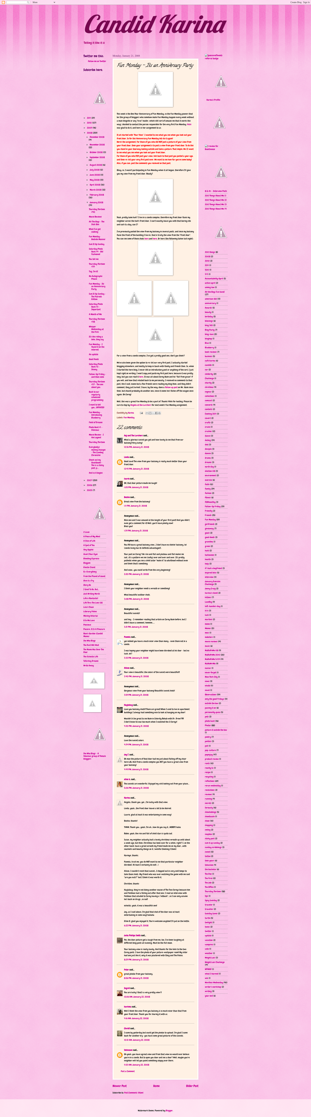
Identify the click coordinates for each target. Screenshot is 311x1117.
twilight (208, 922)
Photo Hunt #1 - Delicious (95, 428)
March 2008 (96, 189)
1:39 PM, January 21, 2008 (136, 530)
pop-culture (210, 750)
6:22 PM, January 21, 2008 (136, 925)
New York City (211, 676)
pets (207, 716)
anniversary (210, 303)
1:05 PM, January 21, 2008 (136, 487)
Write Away (88, 665)
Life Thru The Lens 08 (93, 602)
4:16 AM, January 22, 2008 (136, 1018)
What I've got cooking (95, 230)
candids (208, 365)
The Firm (208, 878)
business (208, 356)
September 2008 (97, 157)
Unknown (128, 1050)
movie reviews (211, 641)
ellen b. (127, 779)
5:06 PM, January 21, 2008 (136, 787)
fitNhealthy (210, 502)
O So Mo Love (89, 620)
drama (208, 457)
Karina (127, 797)
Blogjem (86, 562)
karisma (127, 1006)
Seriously (209, 807)
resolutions (210, 789)
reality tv (209, 767)
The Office (209, 887)
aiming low (209, 287)
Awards (208, 307)
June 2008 (95, 174)
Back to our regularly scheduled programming (96, 395)
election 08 (210, 471)
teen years (209, 860)
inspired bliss (210, 572)
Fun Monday (129, 417)
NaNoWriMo (210, 663)
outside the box (211, 703)
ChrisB (127, 1028)
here (146, 238)
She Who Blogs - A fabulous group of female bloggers (94, 756)
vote (207, 948)
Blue (207, 342)
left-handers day (212, 606)
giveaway (209, 528)
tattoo (207, 856)
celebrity (209, 373)
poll (206, 745)
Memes (208, 628)
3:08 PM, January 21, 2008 (136, 598)
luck (207, 615)
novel (207, 690)
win (206, 978)
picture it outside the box (216, 729)
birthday (209, 316)
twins (207, 926)
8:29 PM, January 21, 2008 (136, 959)
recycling (209, 776)
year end (209, 995)
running (208, 798)
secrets (208, 803)
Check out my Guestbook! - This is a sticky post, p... (96, 463)
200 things (210, 252)
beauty (208, 312)
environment (210, 475)
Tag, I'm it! (93, 271)
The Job (208, 882)
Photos (208, 725)
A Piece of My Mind (91, 536)
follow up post (171, 387)
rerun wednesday (213, 785)
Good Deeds (94, 359)
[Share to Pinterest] (159, 413)
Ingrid (127, 988)
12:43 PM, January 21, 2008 (136, 468)
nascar (208, 668)
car (206, 369)
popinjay (209, 754)
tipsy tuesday (211, 900)
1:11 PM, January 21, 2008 (135, 505)
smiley (207, 829)
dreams (208, 462)
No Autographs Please (95, 277)
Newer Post (120, 1086)
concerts (209, 404)
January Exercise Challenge (212, 583)
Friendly (208, 510)
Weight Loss (210, 957)
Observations (210, 694)
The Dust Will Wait (91, 645)
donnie (208, 453)
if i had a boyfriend (213, 568)
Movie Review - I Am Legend (96, 436)
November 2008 (97, 144)
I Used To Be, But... (91, 589)
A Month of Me (95, 314)
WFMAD (208, 969)
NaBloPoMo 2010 (212, 654)
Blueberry (209, 347)
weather (209, 953)
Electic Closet (89, 567)
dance (207, 435)
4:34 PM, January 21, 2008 (136, 744)
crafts (207, 422)
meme (207, 623)
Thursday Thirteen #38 (97, 320)
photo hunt (210, 721)
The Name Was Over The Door (93, 651)
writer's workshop (213, 986)
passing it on (210, 707)
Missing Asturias (90, 615)
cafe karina (210, 360)
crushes (208, 431)
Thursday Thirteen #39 (97, 265)
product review (212, 758)
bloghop (208, 338)
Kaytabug (128, 704)
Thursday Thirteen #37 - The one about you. (97, 384)
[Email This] (147, 413)
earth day (209, 466)
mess (207, 632)
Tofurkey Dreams (90, 660)
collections (209, 396)
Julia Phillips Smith (132, 935)
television (209, 864)
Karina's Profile (213, 99)
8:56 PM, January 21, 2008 (136, 978)
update (208, 935)
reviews (208, 794)
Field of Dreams (96, 422)
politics (208, 741)
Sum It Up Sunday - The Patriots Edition (97, 296)
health (208, 559)
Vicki (189, 124)
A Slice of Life (89, 540)
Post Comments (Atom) (134, 1092)
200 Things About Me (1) (215, 195)
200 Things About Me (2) (216, 200)
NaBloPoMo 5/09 (212, 659)
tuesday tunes (211, 913)
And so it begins (96, 472)
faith (207, 484)
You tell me (93, 259)
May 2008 (95, 179)
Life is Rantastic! (90, 598)
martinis (208, 619)
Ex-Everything (90, 571)
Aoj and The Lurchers (133, 435)
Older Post (192, 1086)
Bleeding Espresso (91, 558)
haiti (207, 550)
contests (208, 409)
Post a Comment (128, 1071)
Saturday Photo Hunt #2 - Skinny (96, 367)
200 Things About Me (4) (216, 208)
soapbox (208, 834)
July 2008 (95, 169)
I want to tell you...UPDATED (96, 406)
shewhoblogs (210, 812)
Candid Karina (153, 23)
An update (93, 354)
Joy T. (126, 754)
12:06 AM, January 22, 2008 (137, 996)
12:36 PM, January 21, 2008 (136, 447)
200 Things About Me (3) (216, 204)
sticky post (209, 838)
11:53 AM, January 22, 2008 (136, 1064)
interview (209, 577)
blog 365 (209, 325)
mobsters (209, 637)
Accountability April (214, 278)
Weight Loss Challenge (215, 962)
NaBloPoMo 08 (211, 650)
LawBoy (208, 601)
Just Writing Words (91, 593)
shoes (207, 820)
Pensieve (87, 624)
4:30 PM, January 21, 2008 (136, 726)
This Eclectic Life (90, 656)
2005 (90, 490)
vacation (209, 940)
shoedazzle (210, 816)
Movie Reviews (95, 216)
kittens (208, 597)
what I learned (211, 973)
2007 (90, 480)
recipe (207, 772)
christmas (209, 387)
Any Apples (88, 549)
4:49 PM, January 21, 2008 (136, 769)
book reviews (211, 351)
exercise (208, 479)
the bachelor (210, 869)
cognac (208, 391)
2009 (90, 127)
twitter (208, 931)
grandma (209, 541)
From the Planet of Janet (94, 576)
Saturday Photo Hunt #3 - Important (96, 307)
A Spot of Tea (89, 545)
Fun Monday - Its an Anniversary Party (97, 286)
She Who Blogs (89, 640)
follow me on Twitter (97, 61)
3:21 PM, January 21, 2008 (136, 626)
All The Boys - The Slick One (96, 223)
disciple (208, 448)
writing (208, 991)
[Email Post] (141, 412)
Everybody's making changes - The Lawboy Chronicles (97, 451)
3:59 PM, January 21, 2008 (136, 694)
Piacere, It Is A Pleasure (94, 629)
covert (208, 418)
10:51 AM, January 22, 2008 (137, 1039)
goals (207, 532)
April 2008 (95, 184)
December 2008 (97, 137)
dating (208, 440)
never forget (210, 672)
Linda (126, 457)
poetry (208, 736)
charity (208, 382)
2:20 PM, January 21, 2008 (136, 574)
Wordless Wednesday (214, 982)
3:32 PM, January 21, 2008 (136, 657)
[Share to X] (153, 413)
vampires (209, 944)
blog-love (209, 334)
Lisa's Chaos (88, 607)
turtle (207, 918)
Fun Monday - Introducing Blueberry (95, 415)
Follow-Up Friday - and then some (97, 375)
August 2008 (96, 164)
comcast (208, 400)
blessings (209, 320)
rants (207, 763)
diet (206, 444)
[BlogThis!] (150, 413)
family (208, 488)
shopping (209, 825)
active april (210, 282)
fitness (208, 497)
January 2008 (96, 202)
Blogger (169, 1110)
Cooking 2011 (210, 413)
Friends (208, 515)
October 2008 (96, 152)
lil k (206, 610)
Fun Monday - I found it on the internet (96, 347)
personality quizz (212, 712)
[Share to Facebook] (156, 413)
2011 (89, 117)
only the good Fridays (214, 698)
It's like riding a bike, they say (96, 338)
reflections (209, 781)
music (207, 646)
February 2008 (97, 194)
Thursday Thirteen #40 (97, 210)
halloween (209, 554)
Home (156, 1086)
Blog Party (209, 329)
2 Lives (86, 532)
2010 (89, 122)
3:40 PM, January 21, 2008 (136, 676)
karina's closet (211, 592)
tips (206, 895)
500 (207, 269)
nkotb (207, 685)
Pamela (127, 636)
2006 (90, 485)
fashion (208, 493)
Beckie (127, 497)
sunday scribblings (213, 847)
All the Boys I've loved (215, 291)
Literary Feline (90, 611)
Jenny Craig (210, 588)
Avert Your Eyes (90, 554)
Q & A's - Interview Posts (216, 191)
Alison (126, 667)
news (207, 681)
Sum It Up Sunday (96, 244)
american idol (211, 298)
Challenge (209, 378)
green (207, 546)
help (207, 563)
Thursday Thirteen (97, 442)
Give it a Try (88, 580)
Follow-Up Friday (212, 506)
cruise (207, 426)
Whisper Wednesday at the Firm (96, 329)
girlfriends (209, 524)
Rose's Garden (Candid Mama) (93, 635)
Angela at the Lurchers (141, 404)
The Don (208, 873)
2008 (90, 132)
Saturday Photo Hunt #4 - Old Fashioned (96, 251)
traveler (209, 904)
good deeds (210, 537)
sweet (207, 851)
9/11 (206, 274)
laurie (126, 478)
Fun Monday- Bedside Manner (97, 238)
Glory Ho (87, 584)
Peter (126, 969)
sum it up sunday (212, 842)
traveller (209, 909)
